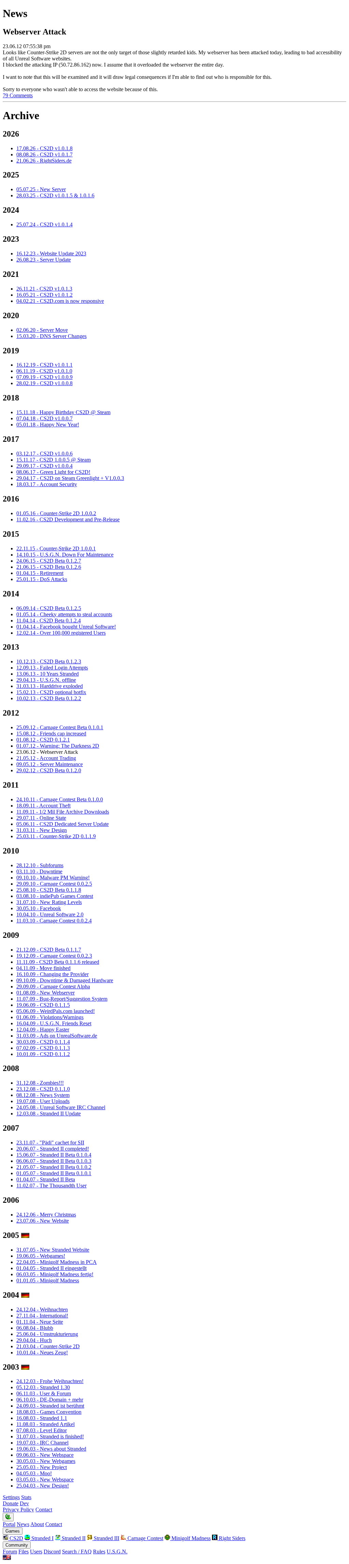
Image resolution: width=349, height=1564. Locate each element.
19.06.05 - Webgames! (40, 1256)
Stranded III (105, 1538)
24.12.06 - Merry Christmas (46, 1214)
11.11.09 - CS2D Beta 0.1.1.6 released (57, 962)
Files (23, 1551)
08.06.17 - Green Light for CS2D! (53, 472)
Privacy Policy (18, 1509)
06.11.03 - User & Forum (43, 1393)
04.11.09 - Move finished (43, 968)
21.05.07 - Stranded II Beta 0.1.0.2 (53, 1167)
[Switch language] (7, 1558)
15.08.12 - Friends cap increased (51, 733)
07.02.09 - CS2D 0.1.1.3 (43, 1048)
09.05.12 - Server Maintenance (49, 764)
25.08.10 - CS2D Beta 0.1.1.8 (48, 890)
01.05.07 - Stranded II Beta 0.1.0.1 (53, 1173)
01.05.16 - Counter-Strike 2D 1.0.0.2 (56, 513)
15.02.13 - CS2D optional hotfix (51, 692)
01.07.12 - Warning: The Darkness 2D (57, 746)
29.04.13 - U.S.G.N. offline (46, 680)
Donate (10, 1503)
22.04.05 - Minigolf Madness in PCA (56, 1262)
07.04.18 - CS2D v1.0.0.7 (44, 418)
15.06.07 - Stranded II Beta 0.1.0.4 (53, 1155)
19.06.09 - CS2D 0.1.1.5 (43, 1005)
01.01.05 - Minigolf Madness (47, 1280)
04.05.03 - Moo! (34, 1473)
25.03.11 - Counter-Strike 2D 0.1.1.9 (56, 836)
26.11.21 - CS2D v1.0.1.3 (44, 289)
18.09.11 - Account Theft (43, 805)
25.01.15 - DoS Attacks (41, 579)
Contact (43, 1509)
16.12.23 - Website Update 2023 (51, 253)
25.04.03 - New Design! (42, 1486)
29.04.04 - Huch (34, 1340)
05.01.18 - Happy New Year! (47, 424)
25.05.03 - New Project (41, 1467)
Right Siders (231, 1538)
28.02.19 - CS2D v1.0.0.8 (44, 383)
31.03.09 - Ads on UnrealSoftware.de (56, 1036)
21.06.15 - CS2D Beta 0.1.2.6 (48, 567)
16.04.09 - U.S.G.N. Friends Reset (53, 1023)
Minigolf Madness (190, 1538)
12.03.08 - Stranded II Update (48, 1113)
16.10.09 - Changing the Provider (52, 974)
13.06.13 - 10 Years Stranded (47, 674)
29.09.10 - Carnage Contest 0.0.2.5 (54, 884)
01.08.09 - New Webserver (45, 993)
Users (36, 1551)
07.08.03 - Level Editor (41, 1430)
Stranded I (42, 1538)
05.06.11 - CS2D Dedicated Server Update (62, 824)
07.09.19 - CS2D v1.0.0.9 (44, 377)
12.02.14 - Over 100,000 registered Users (61, 633)
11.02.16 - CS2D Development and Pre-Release (68, 519)
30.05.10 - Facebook (38, 908)
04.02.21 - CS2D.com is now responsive (60, 301)
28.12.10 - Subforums (39, 865)
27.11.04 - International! (42, 1316)
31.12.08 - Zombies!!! (40, 1083)
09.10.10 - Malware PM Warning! (53, 877)
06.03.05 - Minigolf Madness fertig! (54, 1274)
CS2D (15, 1538)
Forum (10, 1551)
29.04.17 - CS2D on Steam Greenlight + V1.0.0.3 (70, 478)
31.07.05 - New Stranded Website (52, 1250)
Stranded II (73, 1538)
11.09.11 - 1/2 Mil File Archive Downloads (62, 812)
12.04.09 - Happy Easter (42, 1029)
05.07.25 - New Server (41, 189)
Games (12, 1531)
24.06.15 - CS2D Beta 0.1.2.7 (48, 561)
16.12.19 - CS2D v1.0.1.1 (44, 365)
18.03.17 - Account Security (46, 484)
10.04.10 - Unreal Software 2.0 (50, 914)
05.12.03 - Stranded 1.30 (43, 1387)
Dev (24, 1503)
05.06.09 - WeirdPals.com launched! (55, 1011)
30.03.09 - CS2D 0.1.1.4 (43, 1042)
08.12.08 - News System (43, 1095)
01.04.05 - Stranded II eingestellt (51, 1268)
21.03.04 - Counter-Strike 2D (48, 1346)
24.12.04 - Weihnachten (42, 1309)
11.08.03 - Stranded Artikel (45, 1424)
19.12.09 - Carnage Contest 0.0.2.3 (54, 956)
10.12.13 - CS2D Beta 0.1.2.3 (48, 661)
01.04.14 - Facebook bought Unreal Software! (66, 627)
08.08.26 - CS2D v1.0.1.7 (44, 154)
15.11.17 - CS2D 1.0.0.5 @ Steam (53, 460)
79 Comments (18, 95)
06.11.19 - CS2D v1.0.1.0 (44, 371)
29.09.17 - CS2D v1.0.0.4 (44, 466)
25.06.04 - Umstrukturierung (47, 1334)
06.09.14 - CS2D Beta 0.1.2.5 (48, 608)
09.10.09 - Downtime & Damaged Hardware (64, 980)
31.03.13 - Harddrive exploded (49, 686)
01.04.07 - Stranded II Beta (45, 1179)
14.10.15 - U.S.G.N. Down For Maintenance (64, 555)
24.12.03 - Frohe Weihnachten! (50, 1381)
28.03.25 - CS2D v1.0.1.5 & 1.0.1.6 (55, 195)
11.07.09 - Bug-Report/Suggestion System (61, 999)
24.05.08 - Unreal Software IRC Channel (60, 1107)
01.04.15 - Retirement (39, 573)
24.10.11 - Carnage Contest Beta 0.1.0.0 (59, 799)
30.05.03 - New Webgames (45, 1461)
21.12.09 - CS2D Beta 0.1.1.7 (48, 950)
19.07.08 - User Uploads (43, 1101)
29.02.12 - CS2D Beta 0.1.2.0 (48, 770)
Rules (99, 1551)
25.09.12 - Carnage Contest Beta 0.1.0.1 (59, 727)
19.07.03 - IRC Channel (42, 1443)
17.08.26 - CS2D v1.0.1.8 (44, 148)
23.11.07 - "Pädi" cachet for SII (50, 1142)
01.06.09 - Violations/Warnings (50, 1017)
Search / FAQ (77, 1551)
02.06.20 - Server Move (42, 330)
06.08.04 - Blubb (34, 1328)
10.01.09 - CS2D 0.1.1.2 (43, 1054)
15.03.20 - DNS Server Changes (51, 336)
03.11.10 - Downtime (39, 871)
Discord (52, 1551)
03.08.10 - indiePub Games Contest (54, 896)
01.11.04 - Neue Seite (39, 1322)
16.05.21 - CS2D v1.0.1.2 (44, 295)
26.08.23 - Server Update (43, 260)
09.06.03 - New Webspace (45, 1455)
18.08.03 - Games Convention (48, 1412)
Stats (26, 1497)
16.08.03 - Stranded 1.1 (41, 1418)
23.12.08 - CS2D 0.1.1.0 (43, 1089)
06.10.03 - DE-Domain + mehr (49, 1400)
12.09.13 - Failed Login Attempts (52, 668)
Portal (9, 1524)
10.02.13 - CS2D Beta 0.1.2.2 (48, 698)
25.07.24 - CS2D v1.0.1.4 (44, 224)
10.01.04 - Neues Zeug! (42, 1352)
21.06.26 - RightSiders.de (44, 161)
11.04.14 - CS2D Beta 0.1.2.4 (48, 620)
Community (16, 1545)
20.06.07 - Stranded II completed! (52, 1149)
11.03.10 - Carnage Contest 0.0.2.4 (54, 921)
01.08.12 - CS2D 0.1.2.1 (43, 740)
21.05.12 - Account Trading (46, 758)
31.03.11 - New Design (41, 830)
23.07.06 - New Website (42, 1221)
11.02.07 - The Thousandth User (51, 1185)
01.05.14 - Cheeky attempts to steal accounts (64, 614)
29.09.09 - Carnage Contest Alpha (53, 986)
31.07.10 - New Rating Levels (49, 902)
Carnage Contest (144, 1538)
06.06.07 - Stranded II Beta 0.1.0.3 (53, 1161)
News (23, 1524)
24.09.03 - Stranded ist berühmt (50, 1406)
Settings (11, 1497)
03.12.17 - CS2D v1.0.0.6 (44, 453)
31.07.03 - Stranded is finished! (50, 1436)
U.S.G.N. (117, 1551)
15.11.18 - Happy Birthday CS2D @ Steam (63, 412)
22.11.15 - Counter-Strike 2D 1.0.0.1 (56, 548)
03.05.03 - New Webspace (45, 1479)
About (37, 1524)
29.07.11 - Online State (41, 818)
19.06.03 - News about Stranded (51, 1449)
